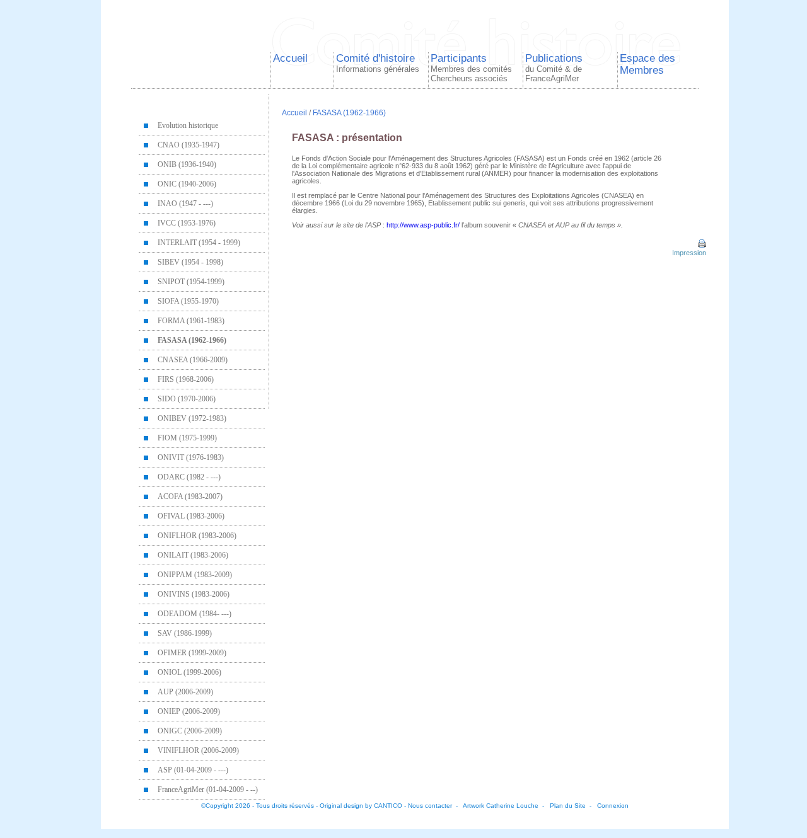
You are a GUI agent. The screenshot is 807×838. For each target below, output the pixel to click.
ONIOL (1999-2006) (189, 672)
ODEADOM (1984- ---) (194, 613)
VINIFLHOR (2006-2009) (198, 750)
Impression (688, 252)
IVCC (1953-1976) (187, 223)
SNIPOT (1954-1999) (191, 281)
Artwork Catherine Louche (500, 805)
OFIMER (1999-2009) (192, 652)
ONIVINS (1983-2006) (193, 594)
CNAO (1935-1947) (188, 145)
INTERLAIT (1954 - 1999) (199, 242)
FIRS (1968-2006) (186, 379)
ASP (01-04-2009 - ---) (193, 770)
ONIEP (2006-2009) (189, 711)
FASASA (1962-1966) (192, 340)
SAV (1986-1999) (185, 633)
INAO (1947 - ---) (185, 203)
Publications (554, 67)
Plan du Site (568, 805)
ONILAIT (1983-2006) (193, 555)
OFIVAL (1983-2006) (191, 516)
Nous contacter (430, 805)
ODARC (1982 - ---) (189, 477)
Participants (471, 67)
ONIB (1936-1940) (187, 164)
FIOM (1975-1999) (187, 437)
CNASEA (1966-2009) (193, 359)
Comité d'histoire (377, 63)
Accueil (290, 58)
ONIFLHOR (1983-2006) (197, 535)
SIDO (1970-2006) (187, 398)
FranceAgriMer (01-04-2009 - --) (208, 789)
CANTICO (388, 805)
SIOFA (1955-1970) (188, 301)
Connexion (613, 805)
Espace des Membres (647, 64)
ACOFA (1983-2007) (190, 496)
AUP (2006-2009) (185, 691)
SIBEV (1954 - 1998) (190, 262)
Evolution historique (188, 125)
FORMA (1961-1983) (191, 320)
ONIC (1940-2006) (187, 184)
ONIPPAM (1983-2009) (195, 574)
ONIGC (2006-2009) (190, 730)
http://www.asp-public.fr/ (423, 225)
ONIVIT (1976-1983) (191, 457)
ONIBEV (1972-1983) (192, 418)
